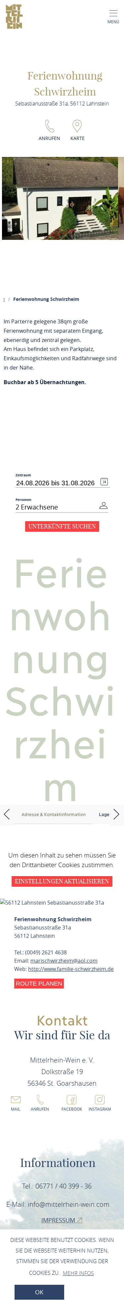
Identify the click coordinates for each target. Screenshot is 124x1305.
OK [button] (39, 1292)
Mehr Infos (78, 1273)
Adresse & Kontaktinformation (53, 814)
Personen (23, 499)
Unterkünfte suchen (62, 526)
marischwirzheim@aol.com (64, 960)
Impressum (59, 1220)
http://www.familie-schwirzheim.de (71, 969)
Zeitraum (23, 475)
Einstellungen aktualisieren (62, 881)
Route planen (39, 983)
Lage (104, 814)
